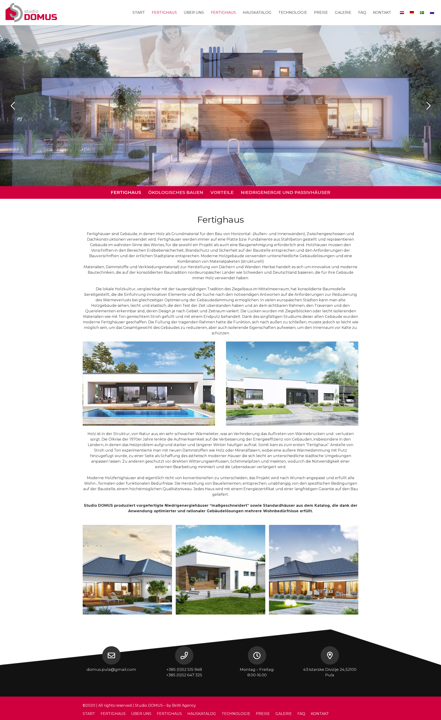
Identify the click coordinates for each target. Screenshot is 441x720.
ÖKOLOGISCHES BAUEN (175, 192)
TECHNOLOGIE (236, 713)
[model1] (313, 569)
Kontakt (320, 713)
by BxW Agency (181, 705)
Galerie (283, 713)
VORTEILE (222, 192)
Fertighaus (169, 713)
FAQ (301, 713)
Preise (263, 713)
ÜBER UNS (141, 713)
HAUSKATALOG (201, 713)
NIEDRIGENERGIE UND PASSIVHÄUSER (285, 192)
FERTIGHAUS (126, 192)
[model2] (220, 569)
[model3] (127, 569)
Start (89, 713)
